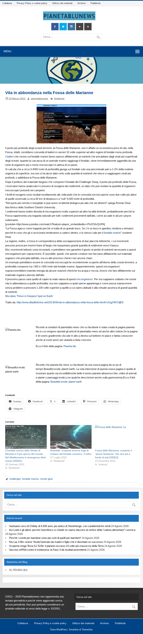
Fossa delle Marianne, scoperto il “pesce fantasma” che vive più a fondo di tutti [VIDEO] (113, 454)
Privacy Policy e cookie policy (32, 3)
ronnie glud (46, 479)
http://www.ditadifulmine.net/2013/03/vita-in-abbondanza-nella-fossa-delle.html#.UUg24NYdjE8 (70, 302)
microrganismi (84, 279)
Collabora (7, 3)
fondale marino (112, 232)
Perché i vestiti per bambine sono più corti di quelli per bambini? (45, 537)
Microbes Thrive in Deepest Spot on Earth (29, 296)
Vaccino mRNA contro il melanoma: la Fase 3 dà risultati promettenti (47, 549)
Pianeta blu (69, 346)
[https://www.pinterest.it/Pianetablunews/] (79, 26)
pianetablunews (39, 98)
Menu (7, 51)
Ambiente (59, 98)
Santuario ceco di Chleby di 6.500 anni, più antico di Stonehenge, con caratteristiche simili (59, 526)
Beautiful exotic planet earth (66, 381)
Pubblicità (95, 3)
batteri (10, 156)
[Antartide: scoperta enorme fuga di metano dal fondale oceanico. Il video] (71, 437)
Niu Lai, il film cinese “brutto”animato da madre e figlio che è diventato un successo (56, 541)
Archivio (81, 3)
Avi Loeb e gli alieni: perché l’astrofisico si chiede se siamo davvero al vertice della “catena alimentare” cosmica (72, 529)
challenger (15, 479)
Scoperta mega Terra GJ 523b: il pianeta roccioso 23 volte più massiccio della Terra (56, 545)
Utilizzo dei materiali (62, 3)
